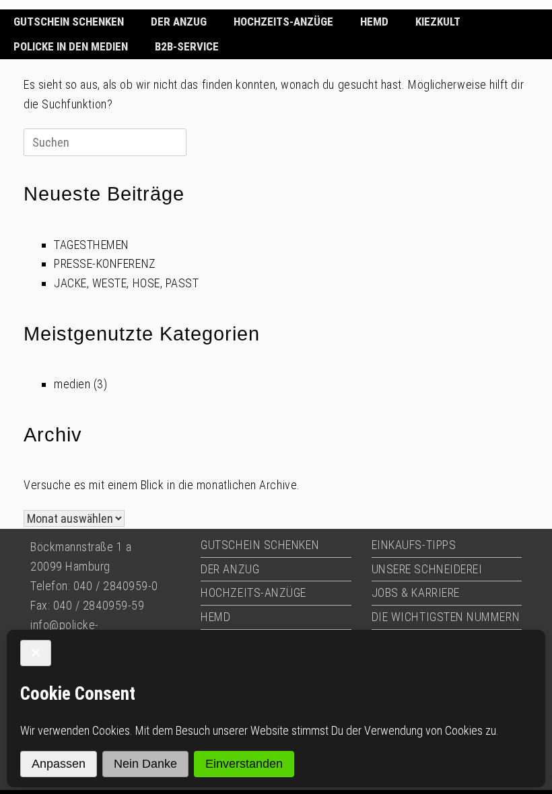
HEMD (374, 21)
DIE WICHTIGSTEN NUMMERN (446, 617)
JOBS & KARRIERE (416, 592)
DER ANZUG (179, 21)
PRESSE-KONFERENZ (105, 263)
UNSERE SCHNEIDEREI (427, 569)
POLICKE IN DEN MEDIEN (70, 46)
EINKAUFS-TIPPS (414, 545)
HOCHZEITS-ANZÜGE (283, 21)
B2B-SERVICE (187, 46)
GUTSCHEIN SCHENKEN (68, 21)
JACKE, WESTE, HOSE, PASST (126, 283)
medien (72, 384)
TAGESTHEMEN (91, 245)
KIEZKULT (437, 21)
